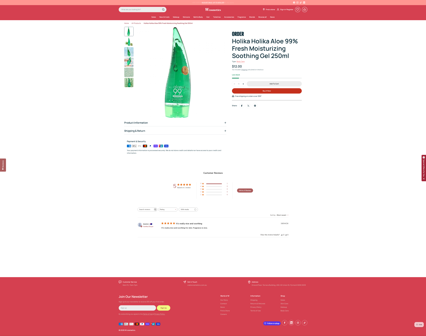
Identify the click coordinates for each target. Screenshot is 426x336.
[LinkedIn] (304, 3)
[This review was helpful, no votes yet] (282, 235)
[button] (424, 168)
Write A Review (245, 190)
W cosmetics (130, 330)
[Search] (163, 9)
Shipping (244, 70)
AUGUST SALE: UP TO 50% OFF (213, 2)
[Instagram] (297, 3)
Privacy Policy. (159, 314)
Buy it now (267, 91)
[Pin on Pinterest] (255, 105)
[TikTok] (301, 3)
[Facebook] (294, 3)
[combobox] (142, 9)
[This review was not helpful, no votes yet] (286, 235)
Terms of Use (148, 314)
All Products (136, 23)
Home (126, 23)
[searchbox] (145, 209)
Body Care (241, 61)
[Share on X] (248, 105)
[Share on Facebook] (241, 105)
